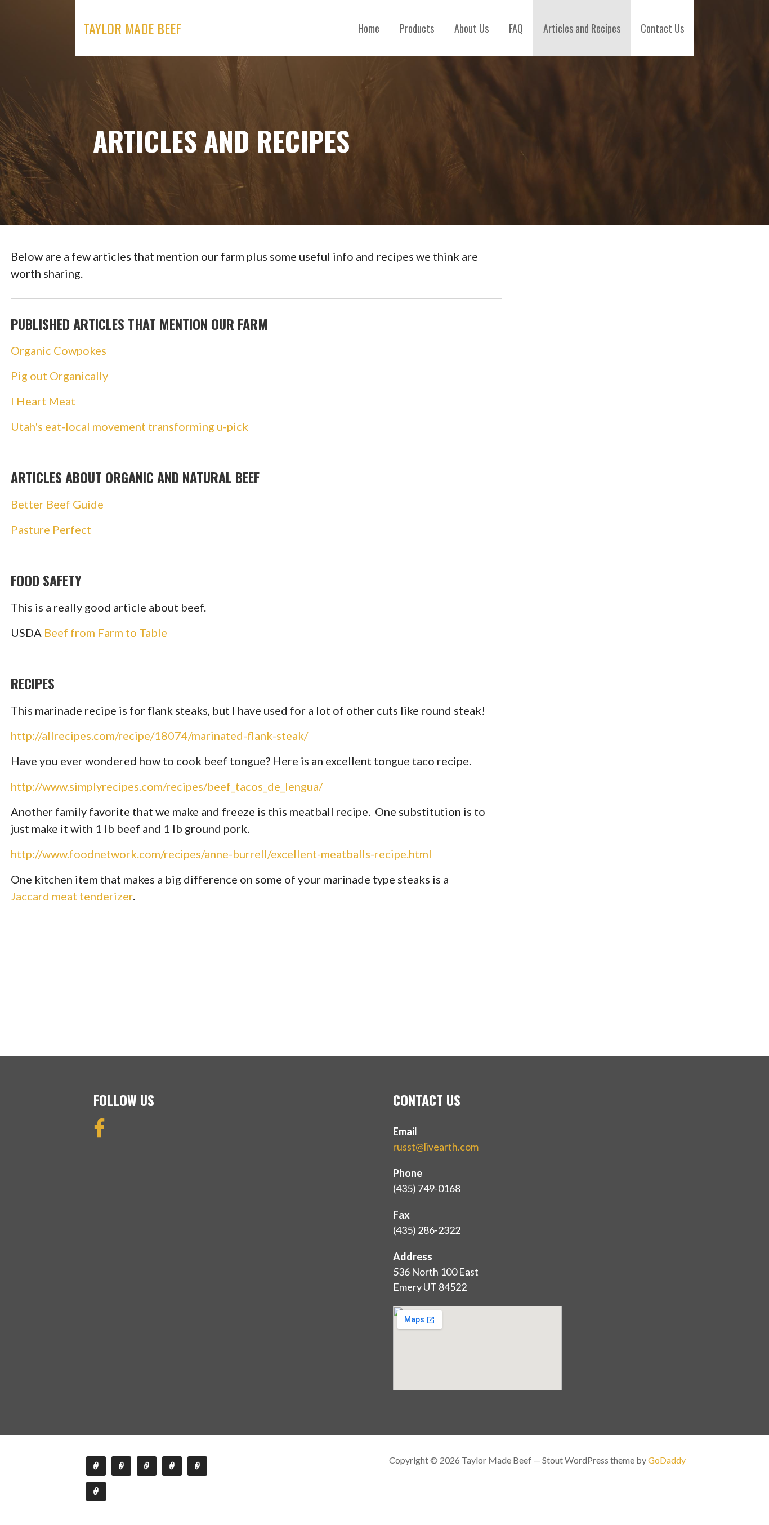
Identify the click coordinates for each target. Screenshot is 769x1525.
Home (368, 28)
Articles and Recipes (581, 28)
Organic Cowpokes (58, 350)
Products (417, 28)
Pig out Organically (59, 375)
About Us (471, 28)
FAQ (516, 28)
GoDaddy (667, 1460)
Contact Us (662, 28)
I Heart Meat (43, 401)
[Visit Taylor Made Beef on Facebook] (99, 1132)
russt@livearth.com (436, 1146)
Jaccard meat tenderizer (72, 896)
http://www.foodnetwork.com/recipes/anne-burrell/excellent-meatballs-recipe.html (222, 853)
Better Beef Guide (57, 504)
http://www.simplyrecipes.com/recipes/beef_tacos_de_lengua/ (167, 786)
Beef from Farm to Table (105, 632)
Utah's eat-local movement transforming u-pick (129, 426)
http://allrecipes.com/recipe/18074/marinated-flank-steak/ (160, 735)
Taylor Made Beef (132, 28)
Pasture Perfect (51, 529)
